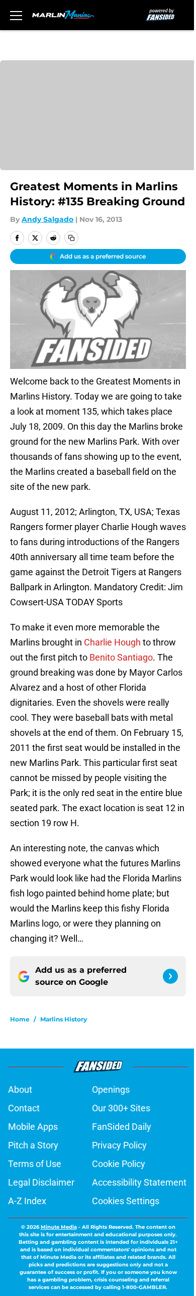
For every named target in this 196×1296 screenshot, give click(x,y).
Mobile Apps (33, 1126)
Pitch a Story (33, 1145)
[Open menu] (16, 15)
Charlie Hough (112, 642)
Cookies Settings (125, 1201)
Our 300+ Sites (121, 1108)
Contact (24, 1108)
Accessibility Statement (139, 1182)
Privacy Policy (119, 1145)
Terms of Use (34, 1163)
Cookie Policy (118, 1163)
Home (20, 1019)
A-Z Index (27, 1201)
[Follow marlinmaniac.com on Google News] (170, 976)
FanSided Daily (121, 1126)
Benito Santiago (121, 657)
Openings (111, 1089)
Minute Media (59, 1227)
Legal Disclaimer (41, 1182)
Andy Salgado (47, 219)
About (20, 1089)
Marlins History (63, 1019)
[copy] (71, 238)
